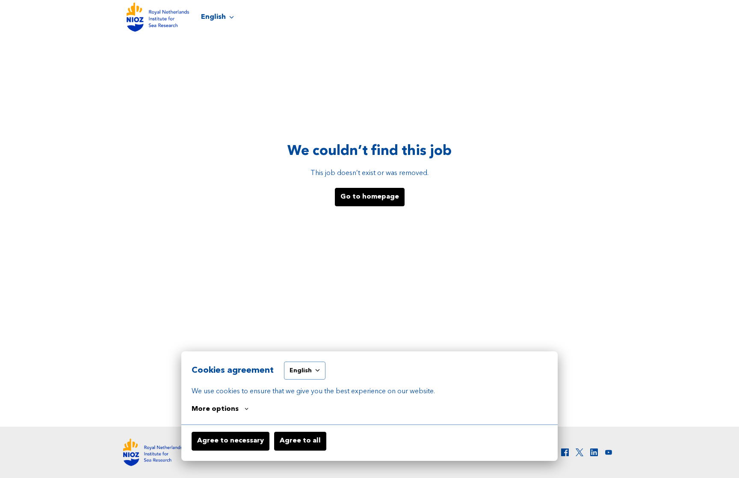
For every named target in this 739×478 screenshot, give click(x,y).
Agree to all (300, 440)
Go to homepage (369, 196)
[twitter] (579, 452)
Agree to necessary (230, 440)
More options (215, 409)
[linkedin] (594, 452)
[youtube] (608, 452)
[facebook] (565, 452)
